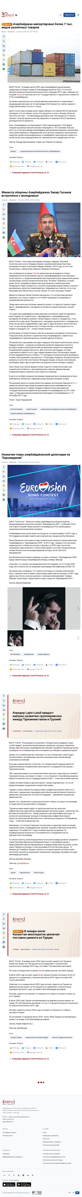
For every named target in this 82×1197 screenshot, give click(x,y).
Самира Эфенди (43, 654)
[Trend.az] (9, 15)
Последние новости (9, 1132)
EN (69, 1192)
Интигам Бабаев (16, 409)
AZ (73, 1192)
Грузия (13, 872)
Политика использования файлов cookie (57, 1163)
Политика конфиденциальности (54, 1157)
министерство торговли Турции (37, 1037)
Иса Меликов (15, 654)
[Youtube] (18, 1175)
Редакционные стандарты (52, 1142)
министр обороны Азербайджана (22, 413)
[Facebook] (9, 1175)
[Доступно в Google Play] (24, 1184)
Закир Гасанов (31, 409)
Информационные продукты (13, 1157)
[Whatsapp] (4, 1175)
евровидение (29, 654)
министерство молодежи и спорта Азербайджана (58, 409)
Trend (19, 94)
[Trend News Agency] (9, 1102)
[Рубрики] (78, 15)
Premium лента (8, 1135)
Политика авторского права (53, 1160)
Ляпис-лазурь (39, 872)
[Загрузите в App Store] (9, 1184)
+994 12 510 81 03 (8, 1119)
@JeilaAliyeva (23, 863)
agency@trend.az (8, 1121)
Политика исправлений (51, 1145)
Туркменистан (25, 872)
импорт (13, 151)
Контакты (46, 1139)
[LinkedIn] (28, 1175)
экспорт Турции (16, 1037)
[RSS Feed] (33, 1175)
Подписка (6, 1154)
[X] (14, 1175)
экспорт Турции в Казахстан (62, 1037)
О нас (45, 1132)
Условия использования (51, 1154)
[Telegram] (23, 1175)
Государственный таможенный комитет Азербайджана (40, 151)
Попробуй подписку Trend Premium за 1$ (30, 172)
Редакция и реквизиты (51, 1135)
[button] (4, 36)
